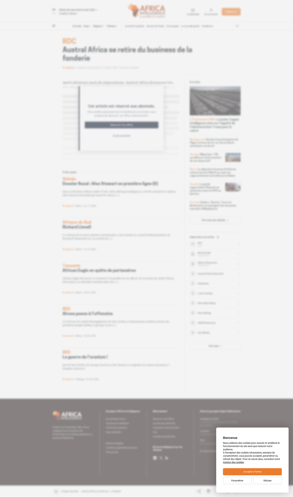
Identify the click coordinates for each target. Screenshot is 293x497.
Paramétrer (237, 480)
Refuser (267, 480)
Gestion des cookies (233, 462)
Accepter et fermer (252, 471)
